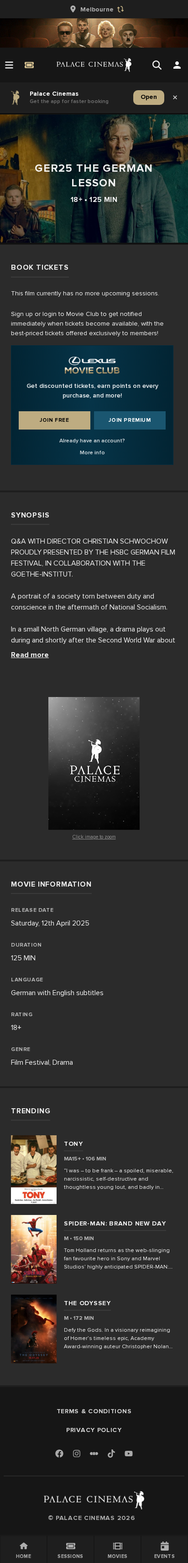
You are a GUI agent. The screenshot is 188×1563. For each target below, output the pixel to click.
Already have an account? (92, 440)
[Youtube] (129, 1454)
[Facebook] (59, 1454)
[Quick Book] (29, 65)
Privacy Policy (94, 1430)
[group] (94, 9)
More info (92, 452)
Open (149, 97)
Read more (30, 654)
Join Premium (130, 420)
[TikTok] (111, 1453)
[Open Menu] (9, 65)
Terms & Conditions (94, 1411)
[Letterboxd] (94, 1453)
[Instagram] (77, 1454)
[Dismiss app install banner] (175, 97)
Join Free (54, 420)
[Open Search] (157, 65)
